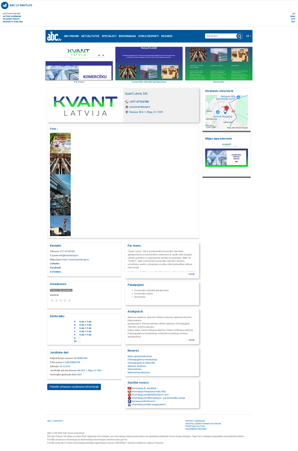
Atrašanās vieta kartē (219, 91)
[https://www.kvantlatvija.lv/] (226, 158)
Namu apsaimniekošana (140, 356)
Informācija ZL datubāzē (143, 388)
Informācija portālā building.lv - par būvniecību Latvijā (158, 398)
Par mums (79, 82)
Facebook (55, 267)
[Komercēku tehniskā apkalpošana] (60, 163)
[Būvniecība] (60, 143)
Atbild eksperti (148, 36)
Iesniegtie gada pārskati (63, 374)
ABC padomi (71, 36)
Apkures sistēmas (137, 366)
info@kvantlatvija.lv (68, 255)
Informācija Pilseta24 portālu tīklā (148, 391)
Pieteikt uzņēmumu (195, 420)
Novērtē (54, 295)
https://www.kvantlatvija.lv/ (75, 259)
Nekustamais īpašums (139, 372)
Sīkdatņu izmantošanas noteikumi (203, 423)
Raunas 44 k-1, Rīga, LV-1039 (146, 112)
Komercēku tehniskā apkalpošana (149, 82)
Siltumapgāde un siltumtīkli (141, 363)
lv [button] (248, 36)
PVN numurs (57, 362)
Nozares (166, 36)
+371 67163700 (139, 101)
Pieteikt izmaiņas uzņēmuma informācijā (74, 386)
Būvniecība (218, 82)
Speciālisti (109, 36)
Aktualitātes (90, 36)
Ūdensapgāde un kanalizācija (142, 359)
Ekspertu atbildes (13, 21)
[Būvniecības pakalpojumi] (60, 225)
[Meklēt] (239, 36)
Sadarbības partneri (196, 428)
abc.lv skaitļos (21, 5)
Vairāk (191, 274)
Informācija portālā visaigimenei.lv (148, 404)
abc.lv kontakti (55, 420)
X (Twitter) (55, 271)
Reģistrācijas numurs (61, 358)
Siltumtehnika (134, 369)
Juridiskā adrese (59, 370)
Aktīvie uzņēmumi (12, 16)
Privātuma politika (195, 426)
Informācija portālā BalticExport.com (150, 394)
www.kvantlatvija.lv (140, 106)
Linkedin (54, 263)
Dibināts (54, 366)
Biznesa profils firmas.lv (143, 401)
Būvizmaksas (127, 36)
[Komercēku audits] (60, 184)
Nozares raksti (11, 19)
